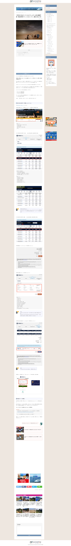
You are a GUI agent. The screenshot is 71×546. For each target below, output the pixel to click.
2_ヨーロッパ (50, 41)
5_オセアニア (50, 50)
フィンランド (51, 44)
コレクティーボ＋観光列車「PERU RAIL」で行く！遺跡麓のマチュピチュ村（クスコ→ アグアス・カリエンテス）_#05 (39, 504)
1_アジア (49, 35)
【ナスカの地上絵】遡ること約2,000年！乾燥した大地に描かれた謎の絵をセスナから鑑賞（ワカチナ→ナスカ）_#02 (32, 516)
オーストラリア (51, 51)
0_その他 (49, 16)
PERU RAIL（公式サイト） (20, 105)
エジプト (50, 46)
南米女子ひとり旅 (50, 26)
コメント (18, 525)
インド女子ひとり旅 (50, 15)
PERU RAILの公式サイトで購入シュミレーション (23, 53)
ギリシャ (50, 42)
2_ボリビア (49, 30)
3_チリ (49, 31)
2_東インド (49, 19)
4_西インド (49, 21)
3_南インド (49, 20)
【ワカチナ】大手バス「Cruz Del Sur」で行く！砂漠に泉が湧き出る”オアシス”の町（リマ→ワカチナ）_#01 (19, 504)
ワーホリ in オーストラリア (51, 23)
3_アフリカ (50, 45)
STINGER (42, 544)
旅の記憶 (49, 34)
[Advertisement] (29, 66)
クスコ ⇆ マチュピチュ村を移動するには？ (23, 52)
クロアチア (50, 43)
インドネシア (51, 36)
